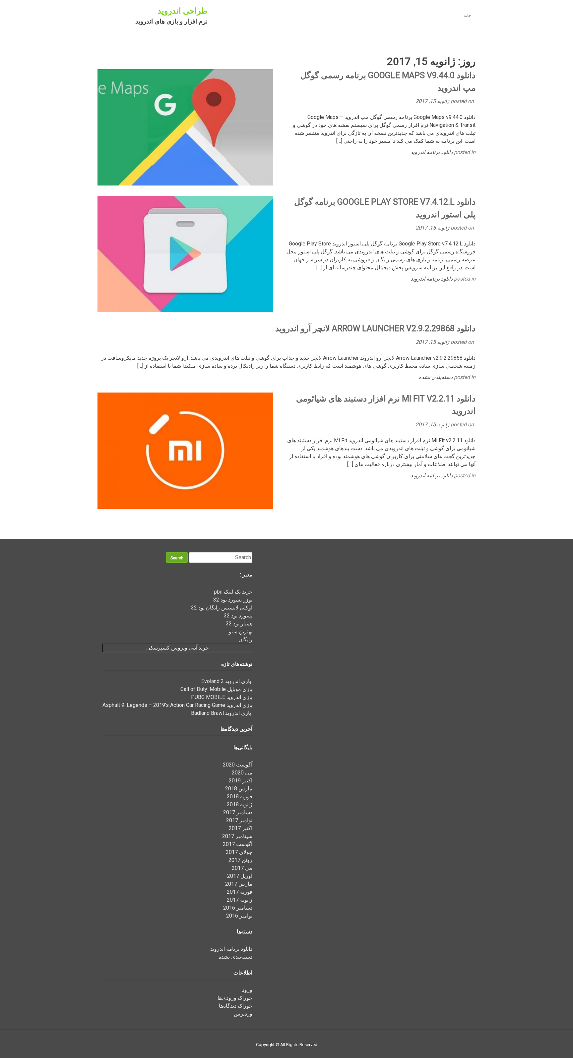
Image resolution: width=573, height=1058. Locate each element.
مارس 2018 (238, 788)
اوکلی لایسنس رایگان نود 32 (221, 608)
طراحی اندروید (183, 11)
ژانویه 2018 (239, 804)
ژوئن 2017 (240, 860)
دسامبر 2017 (237, 812)
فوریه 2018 (239, 796)
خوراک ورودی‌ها (235, 998)
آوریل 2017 (239, 876)
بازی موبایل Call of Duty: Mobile (216, 689)
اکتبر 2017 (240, 828)
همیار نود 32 (239, 623)
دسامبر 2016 (237, 908)
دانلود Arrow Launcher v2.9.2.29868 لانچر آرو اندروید (375, 328)
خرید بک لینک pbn (233, 592)
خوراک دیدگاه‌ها (235, 1006)
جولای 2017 (239, 852)
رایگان (245, 639)
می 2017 (242, 868)
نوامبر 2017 (239, 820)
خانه (467, 15)
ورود (247, 990)
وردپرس (243, 1014)
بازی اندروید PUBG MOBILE (221, 697)
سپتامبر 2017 (237, 836)
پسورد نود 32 (238, 615)
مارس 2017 (238, 884)
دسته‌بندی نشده (436, 377)
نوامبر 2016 (239, 916)
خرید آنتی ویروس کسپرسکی (177, 648)
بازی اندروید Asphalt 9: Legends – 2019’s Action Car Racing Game (177, 705)
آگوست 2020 (237, 765)
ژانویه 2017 (239, 900)
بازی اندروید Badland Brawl (221, 713)
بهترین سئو (240, 631)
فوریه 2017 (239, 892)
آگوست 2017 (237, 844)
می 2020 (242, 772)
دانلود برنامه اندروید (432, 152)
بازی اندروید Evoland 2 (226, 681)
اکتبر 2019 (240, 780)
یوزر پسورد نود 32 (232, 600)
